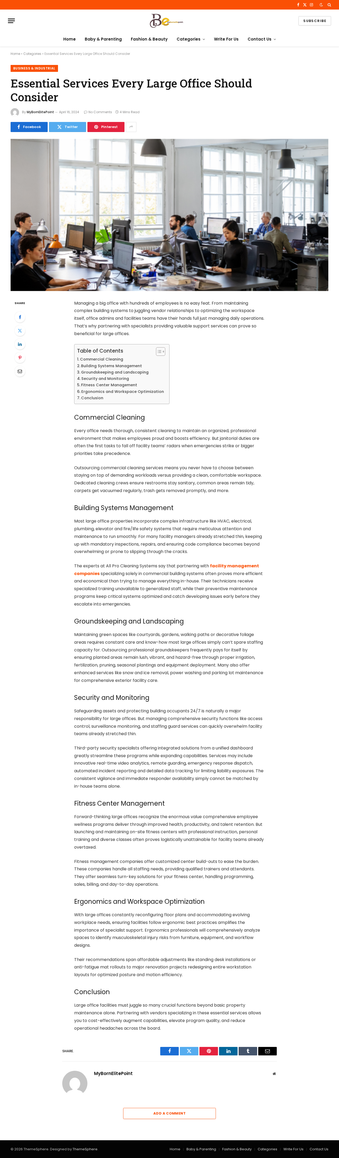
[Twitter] (20, 330)
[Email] (20, 371)
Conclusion (92, 398)
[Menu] (11, 21)
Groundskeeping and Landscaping (116, 372)
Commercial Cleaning (102, 359)
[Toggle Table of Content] (158, 351)
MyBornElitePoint (40, 112)
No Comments (100, 112)
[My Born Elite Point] (169, 21)
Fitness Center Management (110, 385)
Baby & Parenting (103, 39)
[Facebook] (20, 317)
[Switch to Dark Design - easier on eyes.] (321, 5)
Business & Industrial (34, 68)
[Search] (329, 5)
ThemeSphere (85, 1149)
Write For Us (226, 39)
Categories (188, 39)
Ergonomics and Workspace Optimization (122, 391)
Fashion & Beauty (149, 39)
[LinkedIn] (20, 344)
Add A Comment (169, 1113)
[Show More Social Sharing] (131, 127)
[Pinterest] (20, 357)
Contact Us (259, 39)
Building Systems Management (111, 366)
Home (69, 39)
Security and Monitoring (105, 378)
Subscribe (314, 20)
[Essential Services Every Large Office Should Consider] (169, 215)
